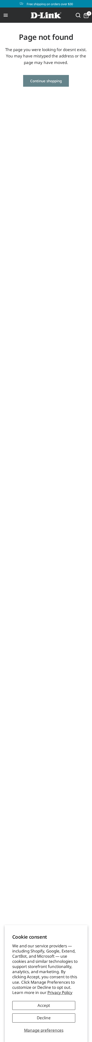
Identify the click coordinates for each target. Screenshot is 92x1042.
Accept (44, 1005)
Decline (44, 1017)
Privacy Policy (59, 992)
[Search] (78, 15)
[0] (85, 15)
